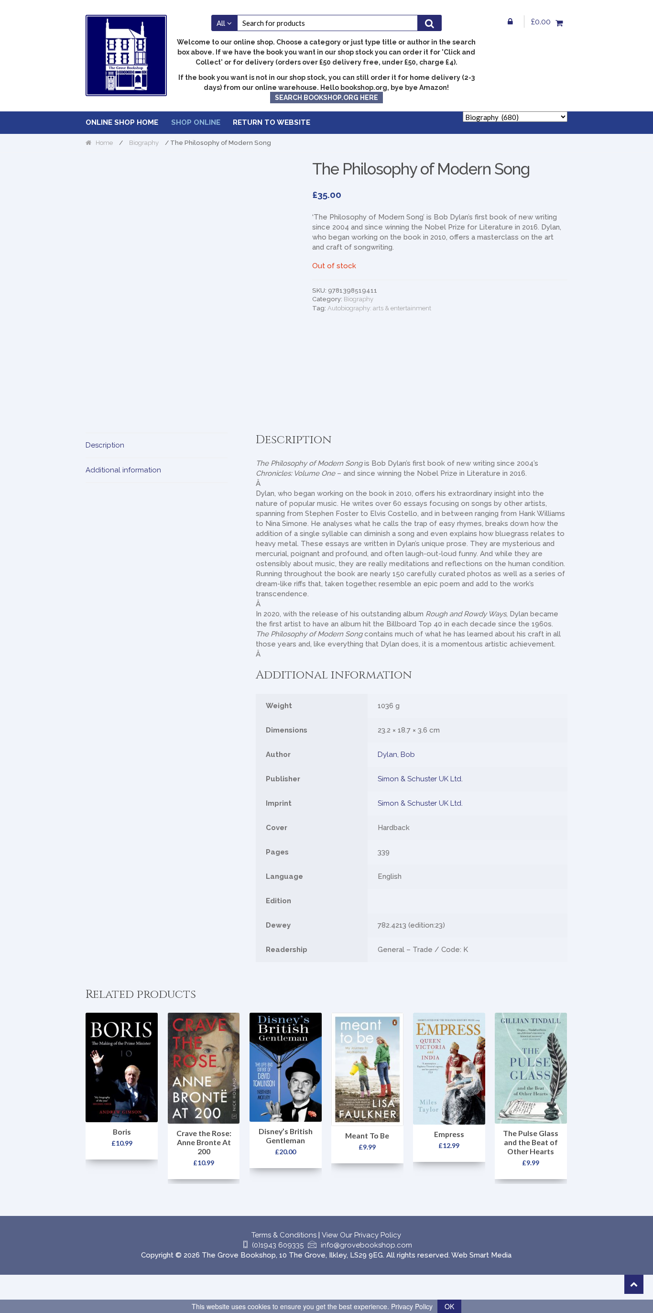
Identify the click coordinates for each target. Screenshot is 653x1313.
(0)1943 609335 (278, 1245)
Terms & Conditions (283, 1235)
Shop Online (195, 122)
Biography (144, 142)
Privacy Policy (412, 1306)
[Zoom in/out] (10, 1283)
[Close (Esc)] (76, 1283)
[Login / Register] (510, 21)
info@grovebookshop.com (366, 1245)
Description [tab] (105, 445)
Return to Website (271, 122)
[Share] (54, 1283)
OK (449, 1306)
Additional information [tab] (123, 470)
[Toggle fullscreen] (32, 1283)
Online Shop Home (122, 122)
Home (104, 142)
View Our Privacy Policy (361, 1235)
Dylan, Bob (396, 754)
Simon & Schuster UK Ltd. (420, 779)
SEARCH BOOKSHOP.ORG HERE (326, 97)
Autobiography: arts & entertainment (379, 308)
